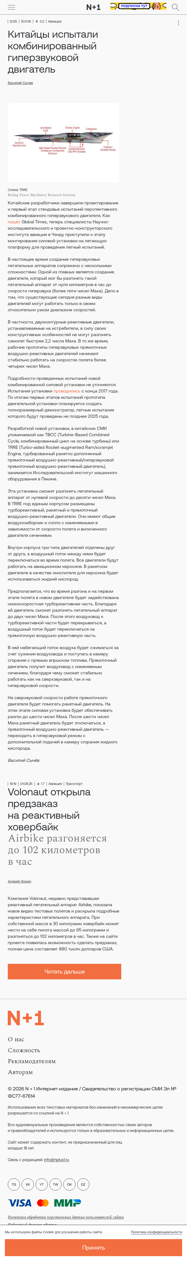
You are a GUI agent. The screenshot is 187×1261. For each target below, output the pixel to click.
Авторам (20, 1072)
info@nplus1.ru (56, 1159)
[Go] (11, 7)
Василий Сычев (20, 83)
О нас (16, 1039)
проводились (67, 390)
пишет (14, 221)
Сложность (24, 1050)
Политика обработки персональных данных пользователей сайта (66, 1217)
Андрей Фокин (19, 881)
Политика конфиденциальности (156, 1232)
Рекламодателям (32, 1061)
